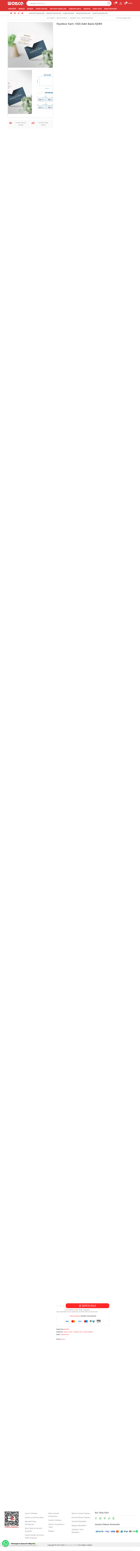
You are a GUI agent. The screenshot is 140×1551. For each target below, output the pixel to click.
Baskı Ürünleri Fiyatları (81, 1513)
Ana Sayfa (50, 18)
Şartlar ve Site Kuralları (34, 1517)
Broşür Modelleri (83, 13)
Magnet (22, 9)
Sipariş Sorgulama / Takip (56, 1525)
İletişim (51, 1531)
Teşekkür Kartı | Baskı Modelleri (81, 18)
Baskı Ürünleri (110, 9)
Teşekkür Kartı (75, 9)
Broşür (30, 9)
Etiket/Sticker (41, 9)
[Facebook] (11, 13)
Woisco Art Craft (71, 1545)
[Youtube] (15, 13)
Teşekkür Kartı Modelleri (78, 1531)
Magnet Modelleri (54, 13)
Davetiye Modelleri (100, 13)
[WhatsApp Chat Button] (5, 1543)
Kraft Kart (97, 9)
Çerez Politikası (31, 1513)
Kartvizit (12, 9)
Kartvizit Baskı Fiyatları (81, 1517)
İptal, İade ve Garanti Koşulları (33, 1529)
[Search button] (109, 3)
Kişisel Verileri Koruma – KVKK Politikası (35, 1536)
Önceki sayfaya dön (123, 18)
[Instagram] (18, 13)
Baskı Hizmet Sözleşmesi (53, 1514)
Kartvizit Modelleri (58, 9)
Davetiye (86, 9)
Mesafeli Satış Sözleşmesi (30, 1522)
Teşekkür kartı (64, 1334)
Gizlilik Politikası (55, 1520)
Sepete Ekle (89, 1305)
